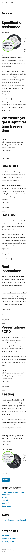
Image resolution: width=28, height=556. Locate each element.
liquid (17, 520)
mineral (22, 520)
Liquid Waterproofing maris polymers (13, 493)
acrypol (3, 520)
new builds (4, 523)
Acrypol (5, 497)
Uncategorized (8, 541)
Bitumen (5, 536)
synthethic (16, 523)
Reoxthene (6, 506)
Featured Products (10, 538)
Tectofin (5, 500)
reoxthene (8, 523)
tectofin (19, 523)
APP (5, 520)
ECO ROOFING (8, 3)
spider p (11, 523)
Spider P (5, 503)
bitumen (11, 520)
